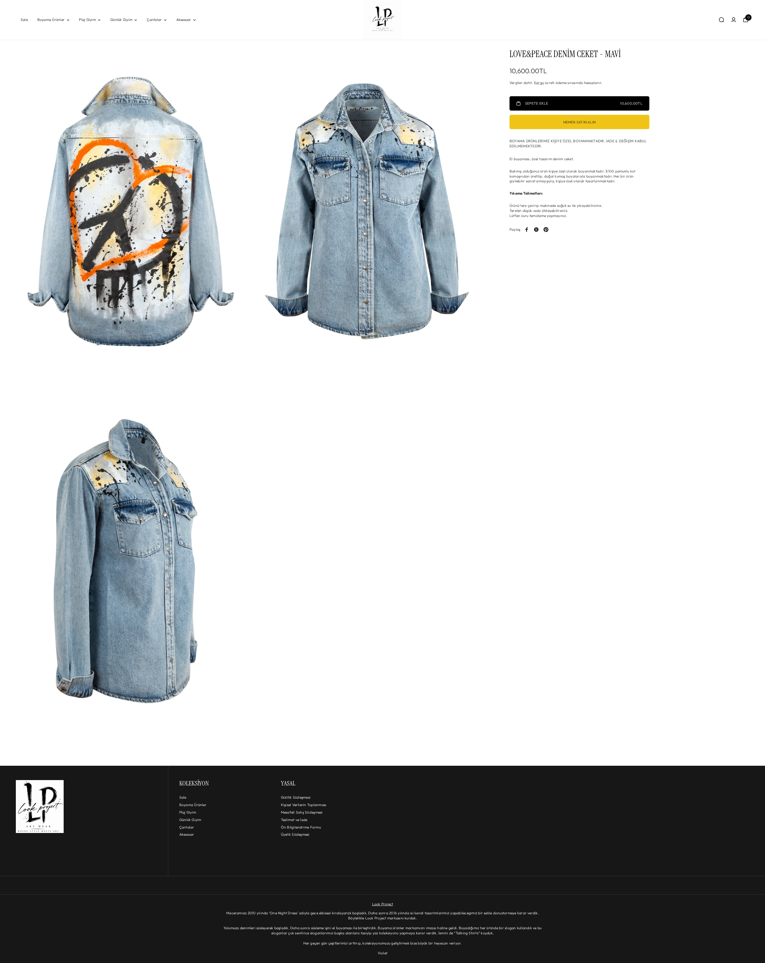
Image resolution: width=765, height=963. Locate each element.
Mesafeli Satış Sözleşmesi (302, 812)
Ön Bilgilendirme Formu (301, 827)
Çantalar (154, 19)
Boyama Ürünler (51, 19)
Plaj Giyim (87, 19)
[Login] (733, 19)
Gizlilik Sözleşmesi (296, 797)
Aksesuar (183, 19)
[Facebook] (526, 229)
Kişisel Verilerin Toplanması (304, 804)
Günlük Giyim (121, 19)
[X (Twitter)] (536, 229)
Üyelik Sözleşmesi (295, 834)
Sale (24, 19)
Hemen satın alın (579, 122)
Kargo (539, 82)
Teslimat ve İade (294, 819)
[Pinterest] (546, 229)
